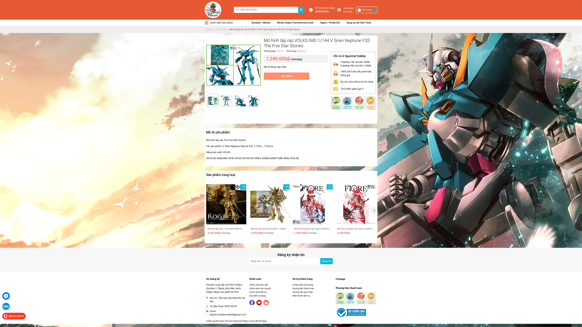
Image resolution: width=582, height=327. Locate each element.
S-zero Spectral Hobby (237, 321)
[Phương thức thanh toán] (353, 102)
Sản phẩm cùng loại (220, 175)
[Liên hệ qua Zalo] (6, 306)
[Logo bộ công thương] (351, 312)
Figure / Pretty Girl (330, 22)
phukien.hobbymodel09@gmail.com (228, 314)
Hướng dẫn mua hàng (303, 285)
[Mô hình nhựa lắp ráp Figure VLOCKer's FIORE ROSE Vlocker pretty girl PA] (356, 204)
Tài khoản (348, 8)
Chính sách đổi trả (257, 292)
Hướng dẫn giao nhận (303, 292)
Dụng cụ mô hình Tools (359, 22)
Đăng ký (326, 261)
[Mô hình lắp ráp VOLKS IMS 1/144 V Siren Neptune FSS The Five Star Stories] (233, 65)
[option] (233, 65)
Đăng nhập (347, 11)
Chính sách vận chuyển (260, 288)
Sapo (264, 321)
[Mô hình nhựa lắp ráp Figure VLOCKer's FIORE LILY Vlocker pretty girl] (313, 204)
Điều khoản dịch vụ (301, 295)
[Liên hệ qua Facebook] (6, 296)
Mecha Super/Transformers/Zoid (295, 22)
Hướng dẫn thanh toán (303, 288)
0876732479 (322, 11)
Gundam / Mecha (261, 22)
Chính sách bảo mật (258, 285)
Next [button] (257, 65)
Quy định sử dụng (257, 295)
